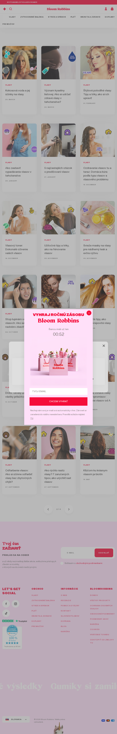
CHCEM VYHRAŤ (58, 401)
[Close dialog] (89, 313)
